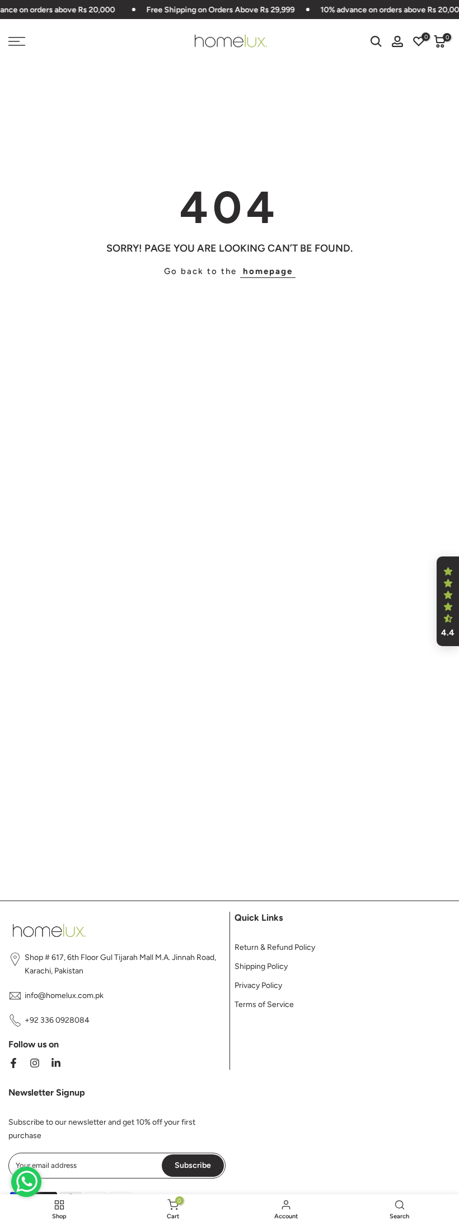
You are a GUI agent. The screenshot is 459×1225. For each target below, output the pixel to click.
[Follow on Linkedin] (56, 1063)
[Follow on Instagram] (35, 1063)
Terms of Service (264, 1004)
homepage (268, 271)
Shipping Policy (261, 966)
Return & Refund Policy (275, 947)
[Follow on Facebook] (13, 1063)
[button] (448, 601)
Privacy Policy (258, 985)
